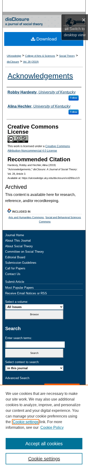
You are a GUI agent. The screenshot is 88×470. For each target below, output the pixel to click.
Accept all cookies (44, 443)
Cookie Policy (52, 427)
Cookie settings (25, 422)
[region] (44, 427)
